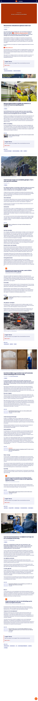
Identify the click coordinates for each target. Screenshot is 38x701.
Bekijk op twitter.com (9, 47)
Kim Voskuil (12, 540)
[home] (19, 1)
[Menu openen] (1, 1)
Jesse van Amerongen (14, 376)
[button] (2, 21)
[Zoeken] (37, 1)
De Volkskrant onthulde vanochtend (21, 33)
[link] (7, 65)
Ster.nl (22, 73)
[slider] (19, 19)
